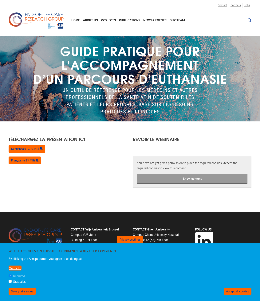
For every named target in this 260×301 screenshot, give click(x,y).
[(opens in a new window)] (223, 241)
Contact (222, 5)
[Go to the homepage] (36, 20)
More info (15, 268)
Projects (108, 20)
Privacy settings (130, 239)
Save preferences (22, 291)
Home (75, 20)
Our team (177, 20)
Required (19, 276)
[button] (248, 20)
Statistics (19, 281)
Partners (235, 5)
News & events (155, 20)
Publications (129, 20)
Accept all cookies (237, 291)
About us (90, 20)
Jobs (247, 5)
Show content (192, 179)
